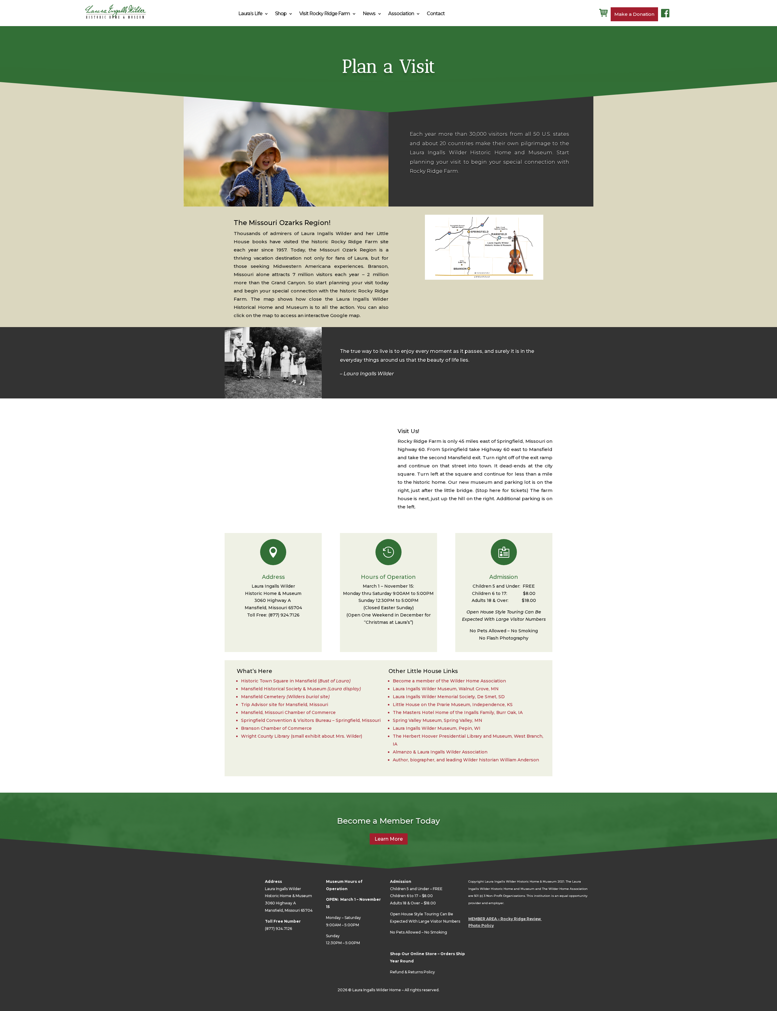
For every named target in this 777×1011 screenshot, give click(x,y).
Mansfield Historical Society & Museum (301, 689)
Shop (281, 13)
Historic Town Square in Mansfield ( (280, 681)
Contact (436, 13)
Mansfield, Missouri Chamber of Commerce (288, 712)
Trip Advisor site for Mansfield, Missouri (284, 704)
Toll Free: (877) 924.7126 (273, 615)
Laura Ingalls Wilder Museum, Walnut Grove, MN (446, 689)
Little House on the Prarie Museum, (453, 704)
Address (273, 577)
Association (401, 13)
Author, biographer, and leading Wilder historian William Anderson (466, 760)
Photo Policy (481, 925)
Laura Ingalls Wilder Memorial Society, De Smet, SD (449, 696)
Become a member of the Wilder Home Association (449, 681)
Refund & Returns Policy (412, 972)
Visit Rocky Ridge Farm (324, 13)
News (369, 13)
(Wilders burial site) (308, 696)
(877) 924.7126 (278, 928)
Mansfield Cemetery (263, 696)
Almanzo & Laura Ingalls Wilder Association (440, 752)
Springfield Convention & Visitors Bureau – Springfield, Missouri (311, 720)
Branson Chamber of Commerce (276, 728)
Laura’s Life (250, 13)
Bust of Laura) (335, 681)
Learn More (389, 839)
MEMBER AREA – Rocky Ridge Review (505, 919)
